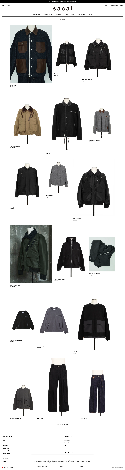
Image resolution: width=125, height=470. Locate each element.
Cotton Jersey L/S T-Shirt (16, 340)
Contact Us (5, 445)
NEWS (90, 14)
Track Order (67, 440)
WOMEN (45, 14)
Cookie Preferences (7, 456)
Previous (59, 424)
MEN (52, 14)
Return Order (67, 443)
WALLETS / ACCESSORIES (78, 14)
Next (67, 424)
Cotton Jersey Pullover (78, 351)
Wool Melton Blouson (51, 152)
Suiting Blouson (14, 207)
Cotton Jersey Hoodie (59, 279)
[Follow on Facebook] (68, 452)
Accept (62, 466)
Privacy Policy (52, 462)
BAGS (66, 14)
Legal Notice (5, 458)
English (9, 5)
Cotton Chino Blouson (86, 79)
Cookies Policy (6, 453)
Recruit (4, 461)
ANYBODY (59, 14)
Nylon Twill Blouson (77, 218)
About (3, 443)
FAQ (65, 445)
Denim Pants (40, 418)
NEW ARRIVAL (37, 14)
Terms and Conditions (8, 450)
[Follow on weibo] (72, 452)
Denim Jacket (13, 85)
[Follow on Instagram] (65, 452)
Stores (3, 440)
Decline (81, 466)
